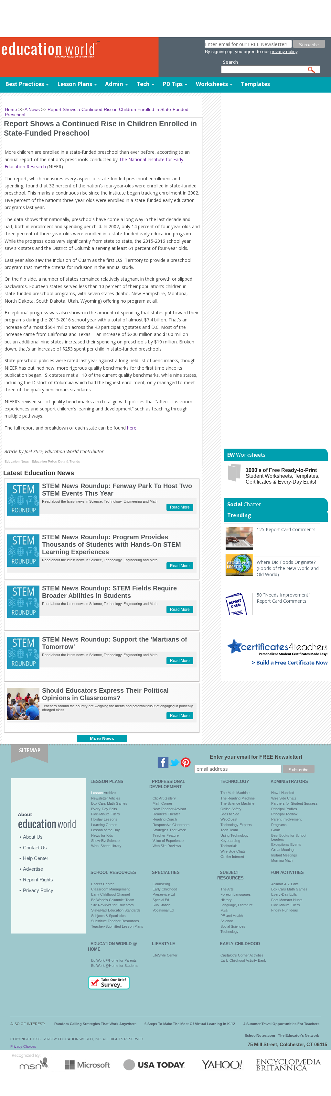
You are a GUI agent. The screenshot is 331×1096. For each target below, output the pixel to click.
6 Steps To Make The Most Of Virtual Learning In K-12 (189, 1024)
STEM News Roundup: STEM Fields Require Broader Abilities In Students (109, 592)
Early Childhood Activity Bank (243, 960)
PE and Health (231, 916)
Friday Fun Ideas (284, 910)
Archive (109, 793)
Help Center (35, 858)
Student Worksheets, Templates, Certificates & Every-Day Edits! (282, 476)
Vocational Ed (163, 910)
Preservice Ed (164, 894)
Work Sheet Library (106, 846)
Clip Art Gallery (164, 798)
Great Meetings (283, 850)
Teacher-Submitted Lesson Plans (117, 926)
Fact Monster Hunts (287, 900)
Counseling (161, 884)
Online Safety (230, 809)
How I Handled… (284, 793)
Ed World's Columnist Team (112, 900)
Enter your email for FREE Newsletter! (256, 757)
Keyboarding (230, 841)
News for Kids (102, 835)
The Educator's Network (298, 1035)
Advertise (33, 869)
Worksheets (212, 84)
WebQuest (228, 819)
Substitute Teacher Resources (115, 921)
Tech (143, 84)
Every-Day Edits (104, 809)
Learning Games (104, 825)
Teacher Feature (166, 835)
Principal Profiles (284, 809)
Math (224, 910)
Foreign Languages (235, 894)
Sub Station (161, 905)
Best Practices (24, 84)
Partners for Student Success (294, 803)
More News (102, 738)
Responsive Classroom (171, 825)
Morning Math (282, 860)
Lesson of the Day (105, 830)
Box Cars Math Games (109, 803)
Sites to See (229, 814)
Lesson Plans (74, 84)
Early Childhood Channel (110, 894)
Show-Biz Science (105, 841)
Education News (17, 461)
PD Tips (173, 84)
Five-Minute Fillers (105, 814)
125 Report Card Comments (286, 529)
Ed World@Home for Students (114, 965)
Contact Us (35, 847)
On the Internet (232, 856)
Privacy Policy (38, 890)
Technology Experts (236, 825)
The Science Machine (237, 803)
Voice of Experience (168, 841)
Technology (229, 932)
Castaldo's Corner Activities (241, 955)
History (226, 900)
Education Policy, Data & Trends (56, 461)
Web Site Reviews (167, 846)
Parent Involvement (286, 819)
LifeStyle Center (165, 955)
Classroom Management (110, 889)
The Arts (227, 889)
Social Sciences (232, 926)
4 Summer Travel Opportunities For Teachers (281, 1024)
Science (226, 921)
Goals (276, 830)
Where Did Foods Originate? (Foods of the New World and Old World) (288, 568)
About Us (33, 837)
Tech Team (229, 830)
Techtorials (229, 846)
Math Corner (162, 803)
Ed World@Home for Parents (114, 960)
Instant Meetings (284, 855)
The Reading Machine (237, 798)
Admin (114, 84)
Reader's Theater (166, 814)
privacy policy (283, 51)
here (131, 428)
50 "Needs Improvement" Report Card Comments (283, 598)
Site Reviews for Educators (112, 905)
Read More (180, 507)
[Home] (48, 50)
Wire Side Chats (233, 851)
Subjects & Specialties (108, 916)
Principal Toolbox (284, 814)
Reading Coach (165, 819)
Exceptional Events (286, 844)
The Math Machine (235, 793)
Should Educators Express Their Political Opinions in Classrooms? (105, 694)
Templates (255, 84)
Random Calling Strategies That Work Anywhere (95, 1024)
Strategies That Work (169, 830)
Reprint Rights (38, 879)
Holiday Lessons (104, 819)
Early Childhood (165, 889)
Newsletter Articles (105, 798)
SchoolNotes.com (260, 1035)
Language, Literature (236, 905)
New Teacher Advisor (169, 809)
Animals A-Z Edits (285, 884)
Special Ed (161, 900)
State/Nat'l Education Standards (116, 910)
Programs (279, 825)
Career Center (102, 884)
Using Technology (234, 835)
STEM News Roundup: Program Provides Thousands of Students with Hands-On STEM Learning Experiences (111, 544)
